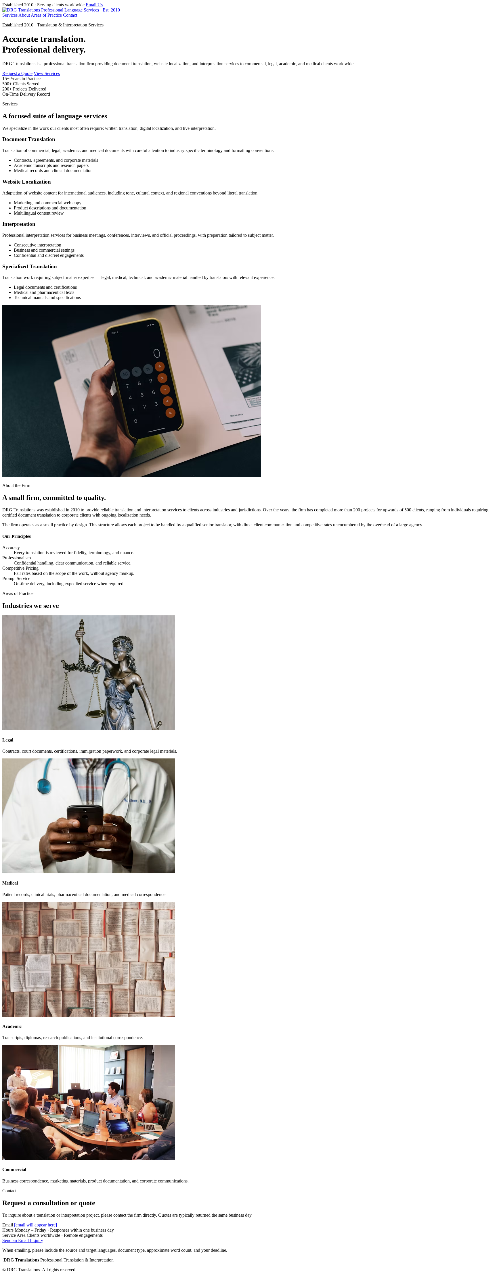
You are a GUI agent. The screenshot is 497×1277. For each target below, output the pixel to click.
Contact (70, 15)
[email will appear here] (35, 1224)
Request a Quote (17, 73)
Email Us (94, 4)
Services (10, 15)
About (24, 15)
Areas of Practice (46, 15)
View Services (47, 73)
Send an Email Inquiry (22, 1240)
